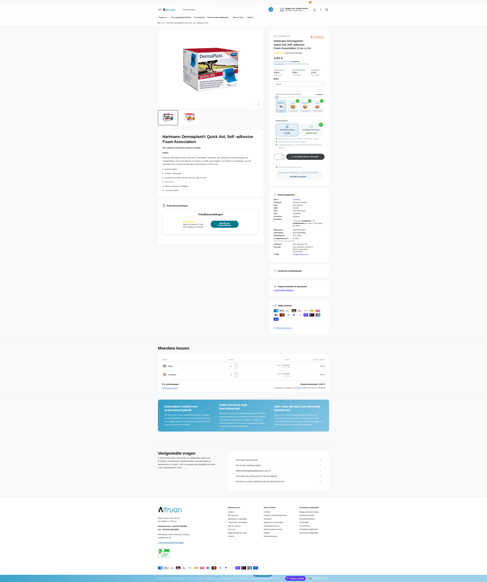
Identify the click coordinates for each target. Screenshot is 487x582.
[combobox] (227, 10)
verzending (297, 388)
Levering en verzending (237, 522)
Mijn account (233, 515)
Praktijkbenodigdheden (308, 529)
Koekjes (267, 533)
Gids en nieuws (234, 526)
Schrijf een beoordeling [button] (225, 224)
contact (231, 512)
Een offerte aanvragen (298, 176)
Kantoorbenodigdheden (308, 533)
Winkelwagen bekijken (170, 388)
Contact (258, 2)
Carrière (267, 512)
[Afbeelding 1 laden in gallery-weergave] (168, 117)
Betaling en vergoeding (237, 519)
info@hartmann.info (300, 254)
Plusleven (162, 17)
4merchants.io (180, 578)
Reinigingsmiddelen (307, 519)
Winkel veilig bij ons (284, 328)
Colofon (231, 536)
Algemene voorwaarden (273, 522)
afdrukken (268, 519)
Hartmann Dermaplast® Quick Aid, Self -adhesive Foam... (188, 23)
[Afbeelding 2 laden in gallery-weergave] (189, 117)
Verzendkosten (279, 64)
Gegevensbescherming (237, 533)
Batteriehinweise (270, 536)
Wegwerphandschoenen (309, 512)
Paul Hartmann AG (282, 36)
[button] (160, 10)
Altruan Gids (238, 17)
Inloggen (302, 2)
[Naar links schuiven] (253, 104)
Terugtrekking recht (272, 526)
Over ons (231, 529)
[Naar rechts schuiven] (259, 104)
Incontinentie (304, 526)
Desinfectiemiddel (306, 515)
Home (162, 23)
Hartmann (296, 199)
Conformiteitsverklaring (283, 290)
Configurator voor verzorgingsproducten (280, 2)
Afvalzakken (304, 522)
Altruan (165, 578)
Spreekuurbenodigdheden (217, 17)
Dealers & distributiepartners (275, 515)
